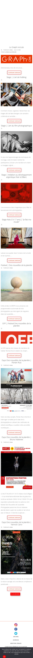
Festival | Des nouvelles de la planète (16, 265)
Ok (4, 656)
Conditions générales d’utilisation (16, 646)
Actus (11, 50)
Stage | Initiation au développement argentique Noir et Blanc (16, 175)
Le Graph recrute (16, 47)
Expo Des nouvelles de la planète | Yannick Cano (16, 523)
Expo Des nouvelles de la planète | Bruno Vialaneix (16, 438)
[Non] (31, 652)
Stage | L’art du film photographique (16, 125)
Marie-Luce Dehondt (11, 52)
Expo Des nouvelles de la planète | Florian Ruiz (16, 361)
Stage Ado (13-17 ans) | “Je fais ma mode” (16, 220)
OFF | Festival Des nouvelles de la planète (16, 324)
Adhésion (16, 640)
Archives (16, 636)
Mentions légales (15, 643)
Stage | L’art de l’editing (16, 77)
